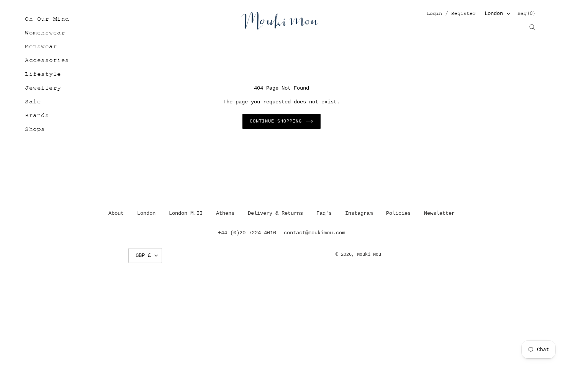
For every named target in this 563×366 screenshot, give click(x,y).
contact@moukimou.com (314, 233)
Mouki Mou (369, 254)
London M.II (186, 213)
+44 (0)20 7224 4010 (247, 233)
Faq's (324, 213)
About (116, 213)
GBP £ (143, 255)
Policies (398, 213)
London (493, 13)
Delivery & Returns (275, 213)
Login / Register (451, 14)
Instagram (359, 213)
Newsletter (439, 213)
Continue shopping (275, 121)
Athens (225, 213)
